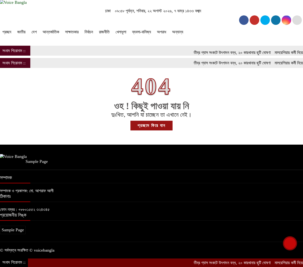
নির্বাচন (89, 32)
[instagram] (265, 20)
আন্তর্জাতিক (51, 32)
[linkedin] (276, 20)
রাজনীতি (104, 32)
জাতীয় (21, 32)
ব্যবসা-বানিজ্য (141, 32)
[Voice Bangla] (13, 2)
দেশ (34, 32)
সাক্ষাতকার (72, 32)
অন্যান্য (177, 32)
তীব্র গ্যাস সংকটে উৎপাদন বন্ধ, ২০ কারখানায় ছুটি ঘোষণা (227, 52)
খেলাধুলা (121, 32)
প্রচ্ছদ (6, 32)
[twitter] (254, 20)
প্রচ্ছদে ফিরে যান (151, 125)
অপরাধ (161, 32)
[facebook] (244, 20)
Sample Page (37, 161)
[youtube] (286, 20)
